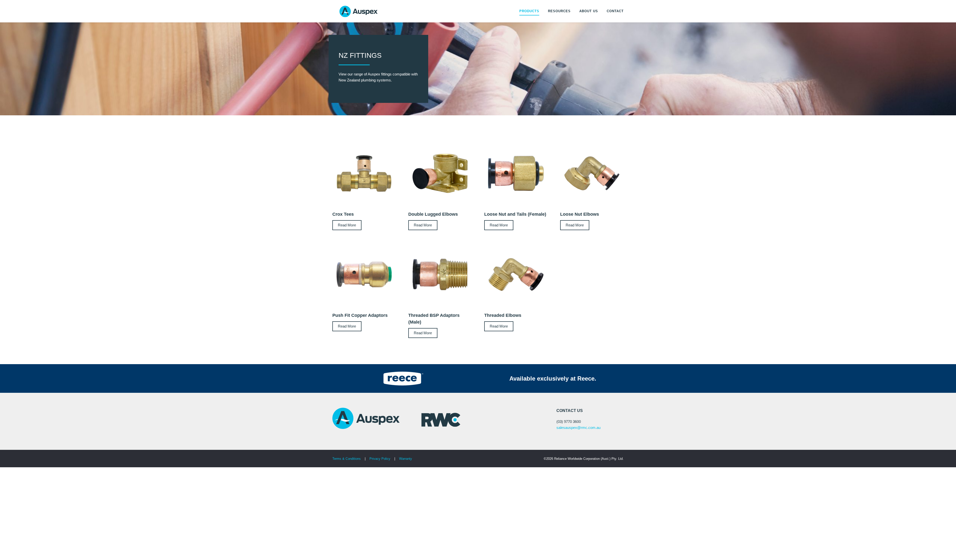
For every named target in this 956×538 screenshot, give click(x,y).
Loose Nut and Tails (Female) (515, 214)
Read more (347, 225)
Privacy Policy (380, 459)
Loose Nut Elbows (579, 214)
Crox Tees (343, 214)
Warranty (405, 459)
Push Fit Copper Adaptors (360, 315)
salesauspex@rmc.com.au (578, 427)
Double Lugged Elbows (433, 214)
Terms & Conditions (346, 459)
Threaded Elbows (502, 315)
